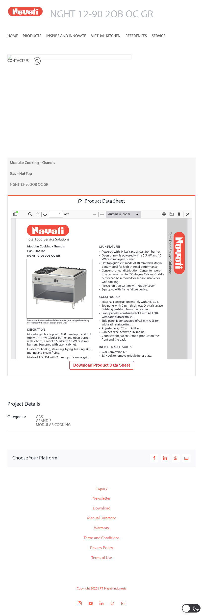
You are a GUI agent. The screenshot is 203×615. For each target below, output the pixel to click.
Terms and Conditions (101, 538)
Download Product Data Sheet (101, 365)
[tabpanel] (101, 291)
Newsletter (101, 499)
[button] (37, 60)
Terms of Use (101, 558)
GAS (39, 417)
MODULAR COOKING (53, 425)
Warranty (101, 528)
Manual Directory (101, 518)
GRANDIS (43, 421)
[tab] (101, 201)
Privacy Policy (101, 548)
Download (101, 508)
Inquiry (101, 489)
